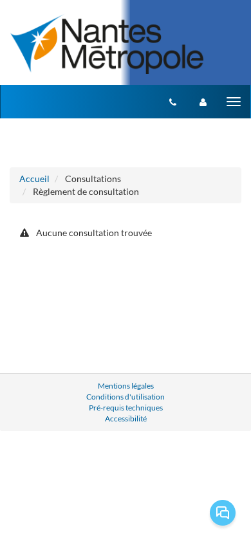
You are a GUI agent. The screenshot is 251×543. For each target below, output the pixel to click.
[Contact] (172, 102)
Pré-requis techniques (126, 407)
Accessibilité (126, 418)
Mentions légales (126, 386)
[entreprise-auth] (203, 102)
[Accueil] (107, 43)
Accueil (34, 178)
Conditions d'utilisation (125, 396)
